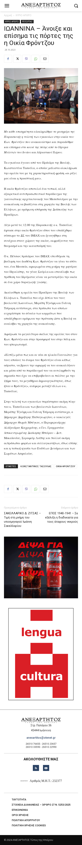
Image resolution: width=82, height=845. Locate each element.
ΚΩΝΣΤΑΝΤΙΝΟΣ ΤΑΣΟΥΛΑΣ (36, 466)
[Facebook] (8, 59)
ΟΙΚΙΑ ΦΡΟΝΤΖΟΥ (65, 466)
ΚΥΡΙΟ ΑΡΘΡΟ (23, 15)
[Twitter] (17, 59)
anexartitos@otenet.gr (41, 737)
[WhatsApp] (35, 59)
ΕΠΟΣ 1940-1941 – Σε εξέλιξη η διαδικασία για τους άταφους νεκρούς (61, 517)
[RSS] (36, 768)
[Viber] (26, 59)
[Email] (45, 59)
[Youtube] (46, 768)
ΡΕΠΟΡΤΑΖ (27, 21)
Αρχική (8, 15)
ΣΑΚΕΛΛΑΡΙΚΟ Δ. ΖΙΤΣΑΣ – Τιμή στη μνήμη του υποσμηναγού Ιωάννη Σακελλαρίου (22, 519)
